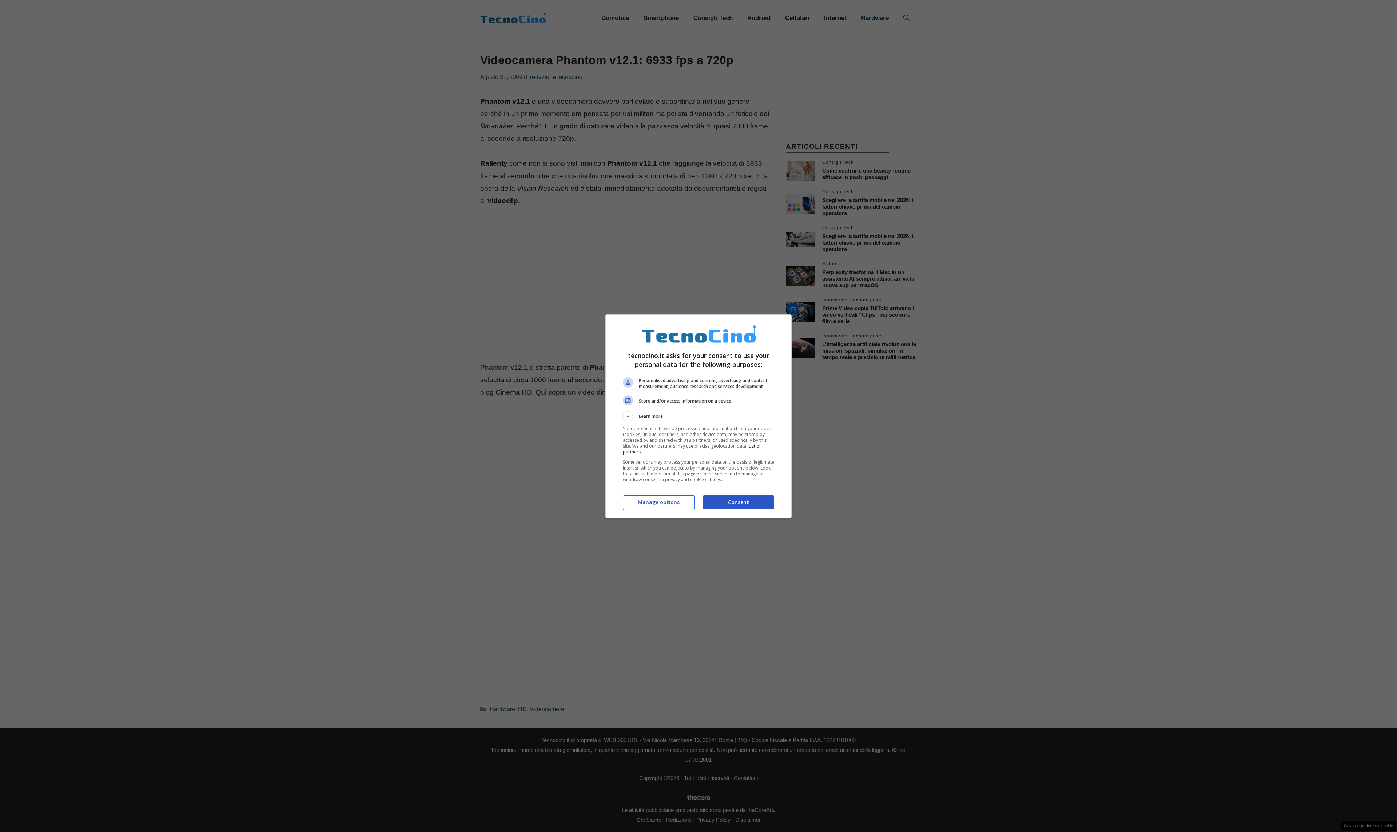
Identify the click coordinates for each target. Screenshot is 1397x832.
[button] (698, 416)
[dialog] (698, 416)
